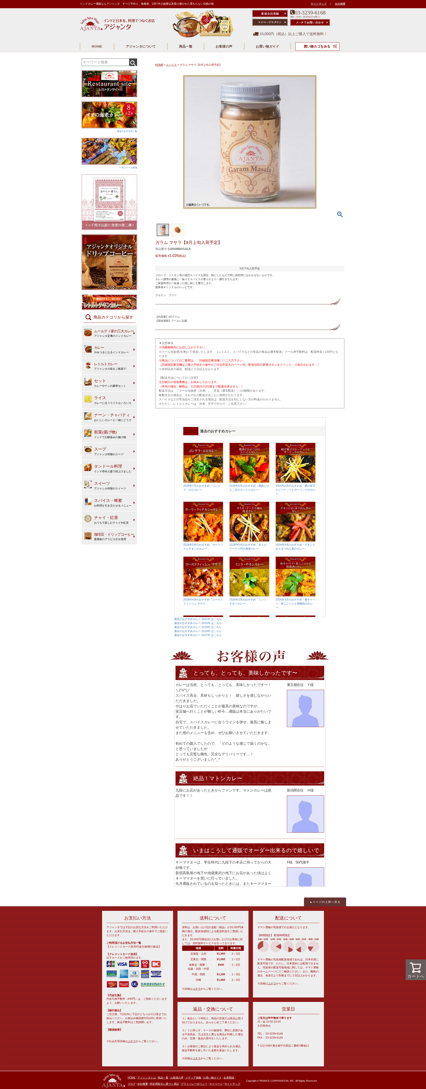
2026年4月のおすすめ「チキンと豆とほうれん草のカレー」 (295, 546)
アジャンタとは (146, 1077)
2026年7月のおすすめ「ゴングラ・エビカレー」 (201, 487)
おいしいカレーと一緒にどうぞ (112, 417)
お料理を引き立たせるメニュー (112, 502)
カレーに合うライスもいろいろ (112, 400)
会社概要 (340, 3)
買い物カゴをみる (317, 46)
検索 (133, 62)
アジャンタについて (141, 46)
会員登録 (228, 1077)
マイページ (216, 1083)
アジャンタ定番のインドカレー (114, 333)
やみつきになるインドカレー (111, 350)
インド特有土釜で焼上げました (112, 468)
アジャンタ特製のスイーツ (110, 485)
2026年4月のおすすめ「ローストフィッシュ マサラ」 (203, 601)
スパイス (171, 64)
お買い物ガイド (267, 46)
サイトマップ (319, 3)
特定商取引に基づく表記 (164, 1083)
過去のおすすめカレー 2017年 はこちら (198, 635)
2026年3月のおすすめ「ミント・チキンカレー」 (249, 601)
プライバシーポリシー (194, 1083)
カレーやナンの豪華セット (110, 383)
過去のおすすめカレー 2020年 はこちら (198, 623)
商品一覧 (185, 46)
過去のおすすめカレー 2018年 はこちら (198, 631)
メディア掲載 (193, 1077)
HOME (97, 46)
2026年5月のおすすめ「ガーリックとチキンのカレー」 (203, 546)
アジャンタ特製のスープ (108, 451)
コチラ (132, 1041)
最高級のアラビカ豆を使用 (114, 537)
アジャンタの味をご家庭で (110, 366)
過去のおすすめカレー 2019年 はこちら (198, 627)
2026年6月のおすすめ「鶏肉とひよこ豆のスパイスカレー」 (249, 487)
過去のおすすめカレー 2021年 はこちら (198, 619)
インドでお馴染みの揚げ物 (110, 434)
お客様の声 (224, 46)
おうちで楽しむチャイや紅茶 (111, 519)
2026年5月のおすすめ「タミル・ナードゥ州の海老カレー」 (249, 546)
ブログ (132, 1083)
